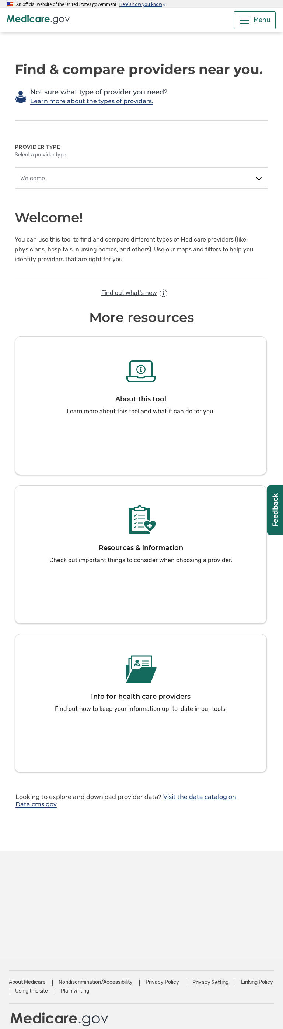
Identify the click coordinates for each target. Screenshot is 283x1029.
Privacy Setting (210, 983)
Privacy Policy (162, 982)
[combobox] (141, 178)
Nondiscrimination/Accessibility (96, 982)
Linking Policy (257, 982)
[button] (141, 405)
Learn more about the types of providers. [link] (91, 101)
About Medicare (27, 982)
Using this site (31, 991)
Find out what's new (129, 292)
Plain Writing (75, 991)
